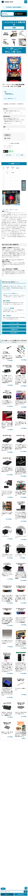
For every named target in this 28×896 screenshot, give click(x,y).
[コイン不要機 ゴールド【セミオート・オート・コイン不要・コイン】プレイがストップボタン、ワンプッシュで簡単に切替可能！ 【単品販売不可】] (7, 369)
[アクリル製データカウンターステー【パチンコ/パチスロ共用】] (7, 634)
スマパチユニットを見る (14, 326)
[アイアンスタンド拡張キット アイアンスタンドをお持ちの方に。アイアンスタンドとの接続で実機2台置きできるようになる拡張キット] (20, 506)
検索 (26, 891)
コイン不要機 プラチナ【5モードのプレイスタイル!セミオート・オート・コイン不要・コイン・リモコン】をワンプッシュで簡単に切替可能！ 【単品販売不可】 (20, 379)
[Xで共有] (5, 151)
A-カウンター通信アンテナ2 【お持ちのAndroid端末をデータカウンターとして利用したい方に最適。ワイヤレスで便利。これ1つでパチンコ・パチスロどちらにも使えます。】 (7, 667)
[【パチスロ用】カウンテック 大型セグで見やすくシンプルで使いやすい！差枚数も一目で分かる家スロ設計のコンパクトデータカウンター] (7, 682)
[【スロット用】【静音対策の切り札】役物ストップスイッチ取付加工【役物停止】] (20, 485)
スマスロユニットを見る (14, 323)
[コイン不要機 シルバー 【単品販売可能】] (20, 350)
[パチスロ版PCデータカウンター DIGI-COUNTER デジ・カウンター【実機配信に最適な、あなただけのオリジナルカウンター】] (20, 634)
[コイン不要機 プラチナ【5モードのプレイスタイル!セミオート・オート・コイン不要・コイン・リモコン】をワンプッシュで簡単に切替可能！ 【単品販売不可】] (20, 369)
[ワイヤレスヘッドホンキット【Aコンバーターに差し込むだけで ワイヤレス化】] (7, 485)
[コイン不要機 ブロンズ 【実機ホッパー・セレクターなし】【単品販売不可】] (7, 350)
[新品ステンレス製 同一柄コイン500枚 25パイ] (7, 726)
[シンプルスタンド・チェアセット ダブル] (20, 548)
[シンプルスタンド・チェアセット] (20, 530)
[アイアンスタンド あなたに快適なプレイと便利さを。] (7, 506)
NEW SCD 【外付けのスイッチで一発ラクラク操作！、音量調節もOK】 (7, 714)
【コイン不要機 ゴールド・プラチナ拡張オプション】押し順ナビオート (7, 402)
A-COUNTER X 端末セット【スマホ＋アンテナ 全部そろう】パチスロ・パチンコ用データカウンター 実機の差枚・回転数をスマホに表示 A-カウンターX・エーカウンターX (20, 667)
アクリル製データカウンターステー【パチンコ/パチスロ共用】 (7, 642)
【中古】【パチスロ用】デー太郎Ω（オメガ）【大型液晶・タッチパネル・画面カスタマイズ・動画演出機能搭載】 (20, 575)
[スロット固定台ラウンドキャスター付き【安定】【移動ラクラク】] (20, 416)
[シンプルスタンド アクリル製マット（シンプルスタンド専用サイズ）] (7, 567)
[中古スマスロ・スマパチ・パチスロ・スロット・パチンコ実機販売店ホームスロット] (7, 2)
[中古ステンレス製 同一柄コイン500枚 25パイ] (20, 706)
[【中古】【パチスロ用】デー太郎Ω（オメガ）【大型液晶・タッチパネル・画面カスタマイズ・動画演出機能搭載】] (20, 567)
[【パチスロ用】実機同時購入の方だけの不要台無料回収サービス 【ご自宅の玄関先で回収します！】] (20, 726)
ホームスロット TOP (4, 17)
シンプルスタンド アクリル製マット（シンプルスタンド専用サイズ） (7, 574)
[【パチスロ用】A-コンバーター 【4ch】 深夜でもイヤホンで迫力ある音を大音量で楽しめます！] (20, 438)
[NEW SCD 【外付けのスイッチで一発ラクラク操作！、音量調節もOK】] (7, 706)
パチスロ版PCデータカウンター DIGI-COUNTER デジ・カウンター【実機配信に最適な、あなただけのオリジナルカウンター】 (20, 643)
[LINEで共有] (11, 151)
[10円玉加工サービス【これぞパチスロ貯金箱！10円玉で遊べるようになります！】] (20, 395)
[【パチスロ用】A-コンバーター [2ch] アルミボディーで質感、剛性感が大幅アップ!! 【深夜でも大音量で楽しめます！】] (7, 438)
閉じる (3, 888)
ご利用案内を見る (14, 329)
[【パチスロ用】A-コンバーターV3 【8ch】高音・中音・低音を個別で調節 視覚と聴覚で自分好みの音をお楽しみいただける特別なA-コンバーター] (20, 461)
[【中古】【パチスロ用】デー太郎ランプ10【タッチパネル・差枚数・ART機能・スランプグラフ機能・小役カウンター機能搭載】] (7, 589)
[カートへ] (26, 888)
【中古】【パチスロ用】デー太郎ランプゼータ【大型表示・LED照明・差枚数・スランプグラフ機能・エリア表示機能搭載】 (7, 620)
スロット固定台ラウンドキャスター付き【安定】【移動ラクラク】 (20, 423)
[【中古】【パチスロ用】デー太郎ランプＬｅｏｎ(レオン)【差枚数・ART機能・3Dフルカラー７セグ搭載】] (20, 589)
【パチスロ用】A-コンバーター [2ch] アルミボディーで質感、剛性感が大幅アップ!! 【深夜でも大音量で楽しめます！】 (7, 447)
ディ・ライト (20, 17)
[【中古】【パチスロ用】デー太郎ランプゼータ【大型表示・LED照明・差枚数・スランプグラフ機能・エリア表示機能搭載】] (7, 612)
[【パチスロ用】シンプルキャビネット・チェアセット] (7, 548)
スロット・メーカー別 (13, 17)
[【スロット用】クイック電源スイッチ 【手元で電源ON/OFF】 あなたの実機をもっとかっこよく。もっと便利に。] (7, 416)
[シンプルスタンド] (7, 530)
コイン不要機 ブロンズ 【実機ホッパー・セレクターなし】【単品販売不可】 (7, 357)
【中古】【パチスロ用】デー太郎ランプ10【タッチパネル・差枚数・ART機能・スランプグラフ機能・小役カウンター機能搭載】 (7, 598)
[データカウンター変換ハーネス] (20, 682)
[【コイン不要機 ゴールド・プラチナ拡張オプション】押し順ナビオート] (7, 395)
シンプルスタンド (6, 536)
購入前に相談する (14, 332)
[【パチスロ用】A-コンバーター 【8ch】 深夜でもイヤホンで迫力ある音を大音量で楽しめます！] (7, 461)
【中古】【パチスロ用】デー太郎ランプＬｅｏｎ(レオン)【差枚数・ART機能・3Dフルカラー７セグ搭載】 (20, 598)
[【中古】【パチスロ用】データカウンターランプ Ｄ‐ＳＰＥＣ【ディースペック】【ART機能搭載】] (20, 612)
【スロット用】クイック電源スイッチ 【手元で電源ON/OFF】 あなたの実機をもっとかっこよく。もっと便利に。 (7, 425)
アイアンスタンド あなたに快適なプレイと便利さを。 (7, 514)
